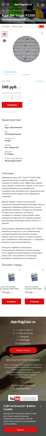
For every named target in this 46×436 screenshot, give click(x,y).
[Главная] (3, 10)
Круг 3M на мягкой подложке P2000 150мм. (10, 288)
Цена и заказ (18, 26)
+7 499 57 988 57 (24, 329)
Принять (20, 429)
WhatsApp (24, 339)
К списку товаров (10, 112)
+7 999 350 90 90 (24, 333)
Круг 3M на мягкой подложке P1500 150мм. (33, 288)
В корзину (12, 105)
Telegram (24, 336)
